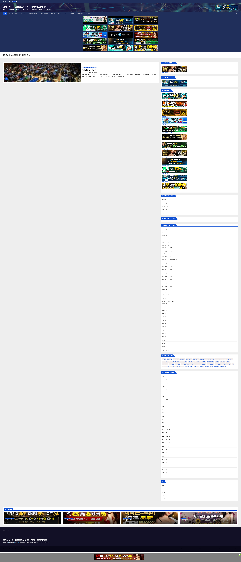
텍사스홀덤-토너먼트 (185, 364)
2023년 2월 (164, 422)
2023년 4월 (164, 416)
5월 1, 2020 (85, 72)
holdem (164, 359)
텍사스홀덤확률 (218, 364)
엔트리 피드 (165, 492)
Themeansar (25, 548)
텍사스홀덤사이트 (93, 72)
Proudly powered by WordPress (9, 548)
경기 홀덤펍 (218, 359)
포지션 (229, 364)
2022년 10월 (165, 436)
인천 (163, 336)
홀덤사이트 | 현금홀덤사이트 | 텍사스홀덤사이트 (25, 6)
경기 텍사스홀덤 (211, 359)
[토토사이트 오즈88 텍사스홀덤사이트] (146, 41)
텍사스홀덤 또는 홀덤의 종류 (168, 259)
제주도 (163, 343)
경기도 (163, 306)
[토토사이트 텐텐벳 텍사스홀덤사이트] (146, 19)
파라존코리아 (165, 206)
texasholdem (175, 359)
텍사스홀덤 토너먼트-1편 (89, 70)
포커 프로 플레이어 (176, 366)
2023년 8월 (164, 406)
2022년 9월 (164, 439)
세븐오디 (164, 298)
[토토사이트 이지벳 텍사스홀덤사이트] (120, 41)
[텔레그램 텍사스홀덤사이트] (120, 35)
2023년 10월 (165, 399)
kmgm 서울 (169, 359)
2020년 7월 (164, 456)
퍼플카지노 (164, 213)
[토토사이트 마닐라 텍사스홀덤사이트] (95, 19)
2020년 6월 (164, 459)
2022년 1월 (164, 452)
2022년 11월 (165, 432)
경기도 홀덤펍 (195, 359)
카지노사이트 (79, 13)
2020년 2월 (164, 472)
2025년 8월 (164, 376)
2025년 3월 (164, 379)
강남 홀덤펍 (182, 359)
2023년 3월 (164, 419)
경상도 (163, 310)
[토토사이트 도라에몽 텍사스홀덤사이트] (95, 35)
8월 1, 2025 (9, 522)
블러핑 (170, 361)
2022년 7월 (164, 446)
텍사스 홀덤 (177, 364)
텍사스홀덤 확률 (166, 286)
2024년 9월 (164, 386)
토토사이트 (88, 13)
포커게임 (71, 13)
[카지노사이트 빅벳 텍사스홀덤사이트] (146, 28)
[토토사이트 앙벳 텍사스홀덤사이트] (146, 48)
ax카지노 (164, 199)
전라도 (163, 340)
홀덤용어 (202, 366)
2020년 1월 (164, 476)
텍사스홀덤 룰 (165, 263)
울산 (163, 333)
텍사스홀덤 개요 (166, 247)
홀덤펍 (211, 366)
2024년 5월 (164, 393)
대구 (163, 316)
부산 (163, 323)
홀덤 (183, 366)
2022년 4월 (164, 449)
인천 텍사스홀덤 (210, 361)
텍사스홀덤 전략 (166, 279)
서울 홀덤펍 (197, 361)
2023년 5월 (164, 412)
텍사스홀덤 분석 (166, 269)
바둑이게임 (164, 294)
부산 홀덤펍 (165, 361)
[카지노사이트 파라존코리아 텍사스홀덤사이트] (120, 28)
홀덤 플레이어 (223, 366)
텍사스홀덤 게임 (94, 67)
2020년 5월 (164, 462)
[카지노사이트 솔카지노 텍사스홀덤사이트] (95, 48)
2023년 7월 (164, 409)
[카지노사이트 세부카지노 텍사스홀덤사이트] (120, 21)
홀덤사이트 (23, 13)
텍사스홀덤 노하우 (194, 364)
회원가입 (164, 485)
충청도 (163, 346)
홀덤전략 (207, 366)
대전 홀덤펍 (230, 359)
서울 (163, 326)
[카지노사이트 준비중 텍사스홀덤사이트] (119, 557)
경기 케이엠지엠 (203, 359)
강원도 (163, 303)
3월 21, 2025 (67, 522)
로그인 (163, 488)
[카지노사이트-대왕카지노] (174, 83)
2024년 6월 (164, 389)
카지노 (59, 13)
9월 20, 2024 (185, 522)
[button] (236, 13)
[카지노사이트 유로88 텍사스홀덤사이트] (95, 41)
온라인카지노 (203, 361)
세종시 (163, 330)
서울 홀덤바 (190, 361)
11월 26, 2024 (126, 522)
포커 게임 (164, 366)
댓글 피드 (164, 495)
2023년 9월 (164, 402)
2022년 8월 (164, 442)
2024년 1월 (164, 396)
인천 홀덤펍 (222, 361)
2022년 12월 (165, 429)
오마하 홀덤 (53, 13)
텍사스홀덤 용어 (166, 276)
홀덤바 (191, 366)
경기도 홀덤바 (188, 359)
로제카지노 (164, 209)
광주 (163, 313)
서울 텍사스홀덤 (184, 361)
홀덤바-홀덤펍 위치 (33, 13)
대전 (163, 320)
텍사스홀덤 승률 (166, 273)
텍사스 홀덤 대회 (44, 13)
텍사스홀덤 (14, 13)
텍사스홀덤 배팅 (166, 266)
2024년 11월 (165, 383)
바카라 (65, 13)
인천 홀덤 (217, 361)
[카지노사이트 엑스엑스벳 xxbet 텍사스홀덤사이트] (146, 35)
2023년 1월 (164, 426)
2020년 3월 (164, 469)
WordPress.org (165, 498)
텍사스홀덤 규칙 (166, 256)
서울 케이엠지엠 (176, 361)
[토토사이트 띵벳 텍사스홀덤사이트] (95, 28)
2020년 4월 (164, 466)
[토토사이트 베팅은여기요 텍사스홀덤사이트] (120, 48)
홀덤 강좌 (187, 366)
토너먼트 (164, 253)
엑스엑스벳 (164, 203)
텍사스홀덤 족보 (166, 282)
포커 (233, 364)
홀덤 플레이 (216, 366)
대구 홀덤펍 (224, 359)
